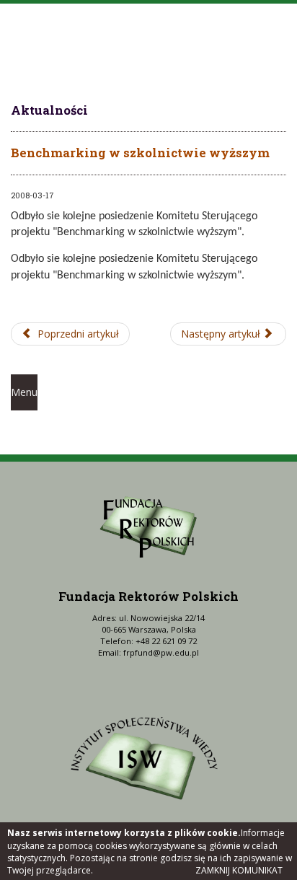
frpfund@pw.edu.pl (161, 652)
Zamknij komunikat (239, 870)
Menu (24, 392)
